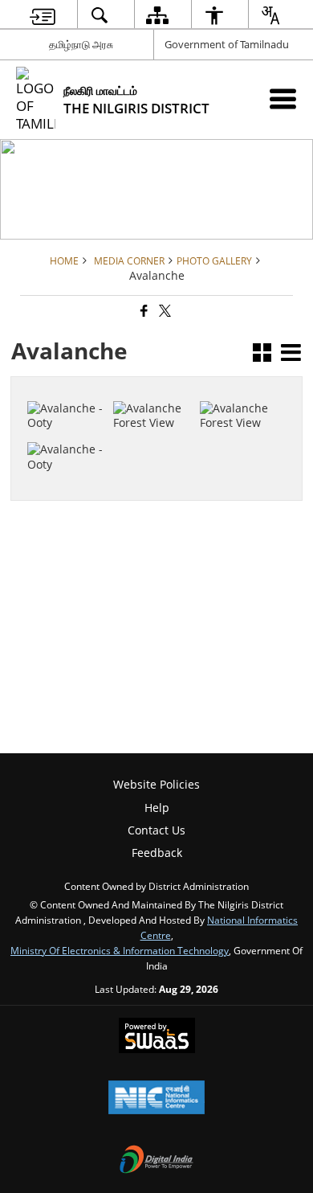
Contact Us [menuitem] (156, 830)
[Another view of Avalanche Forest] (67, 419)
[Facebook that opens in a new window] (143, 311)
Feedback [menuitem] (157, 852)
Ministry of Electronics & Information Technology (119, 950)
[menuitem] (42, 15)
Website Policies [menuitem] (156, 784)
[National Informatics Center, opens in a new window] (156, 1098)
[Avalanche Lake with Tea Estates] (67, 377)
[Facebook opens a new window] (146, 441)
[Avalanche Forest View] (240, 385)
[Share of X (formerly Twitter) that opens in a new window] (164, 311)
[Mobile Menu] (283, 98)
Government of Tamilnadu (227, 44)
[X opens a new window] (162, 441)
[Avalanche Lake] (153, 385)
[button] (262, 354)
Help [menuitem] (156, 807)
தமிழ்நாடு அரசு (81, 44)
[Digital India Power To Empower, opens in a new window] (156, 1160)
